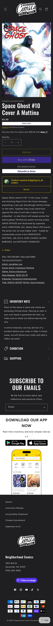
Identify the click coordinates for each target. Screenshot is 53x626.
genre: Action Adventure (14, 271)
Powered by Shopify (38, 620)
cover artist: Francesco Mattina (18, 268)
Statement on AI (13, 526)
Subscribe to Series (27, 171)
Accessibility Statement (16, 514)
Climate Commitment (15, 520)
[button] (5, 9)
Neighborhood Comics (21, 620)
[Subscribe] (44, 407)
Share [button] (7, 250)
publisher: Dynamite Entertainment (19, 279)
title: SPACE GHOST (12, 282)
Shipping (5, 127)
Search (8, 502)
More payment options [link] (26, 166)
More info (26, 189)
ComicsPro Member (14, 508)
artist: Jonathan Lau (12, 264)
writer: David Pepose (33, 282)
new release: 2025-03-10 (15, 275)
